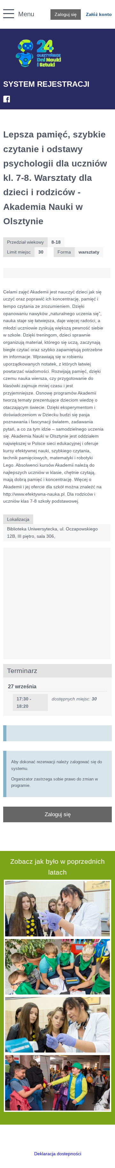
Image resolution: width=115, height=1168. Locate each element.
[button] (5, 6)
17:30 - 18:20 (24, 702)
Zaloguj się (66, 14)
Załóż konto (99, 14)
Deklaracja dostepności (57, 1153)
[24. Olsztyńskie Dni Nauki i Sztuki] (38, 53)
